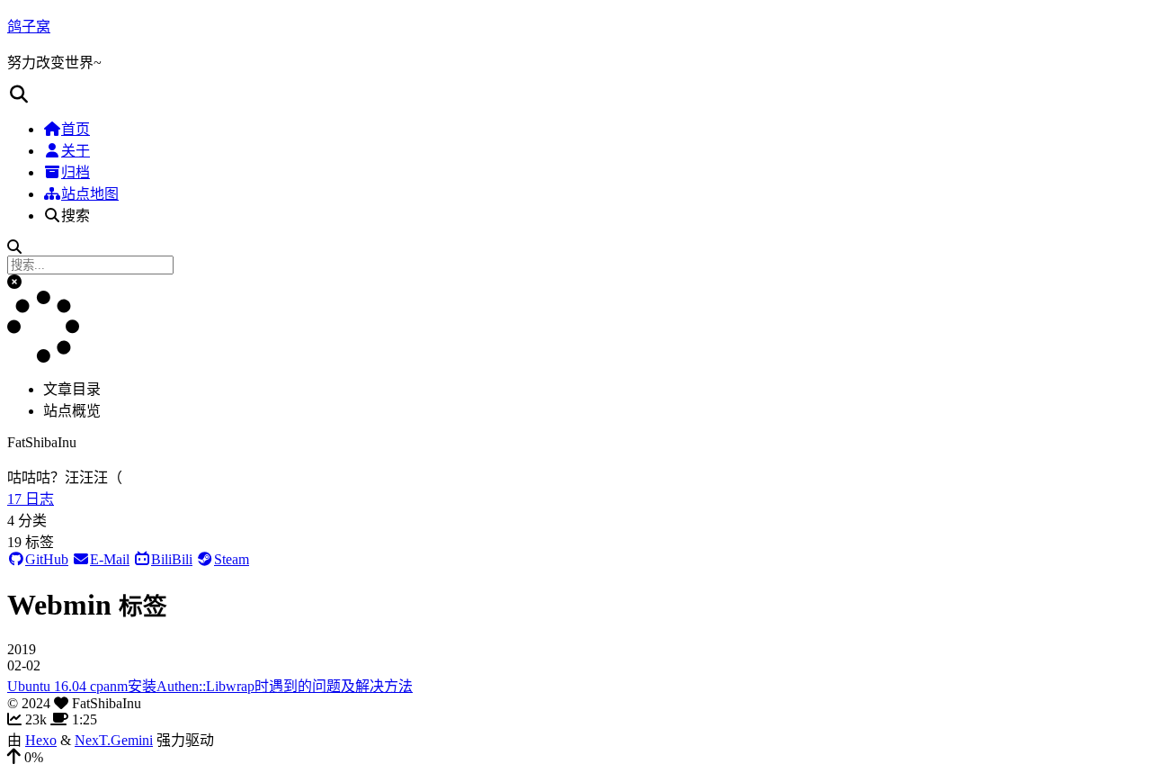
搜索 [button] (75, 215)
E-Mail (109, 559)
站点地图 (90, 194)
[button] (575, 94)
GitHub (46, 559)
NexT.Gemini (114, 740)
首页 (75, 129)
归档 (75, 172)
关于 (75, 150)
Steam (231, 559)
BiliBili (171, 559)
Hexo (41, 740)
